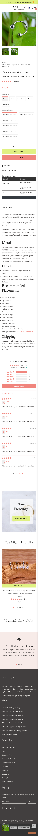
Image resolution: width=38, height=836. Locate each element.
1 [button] (13, 607)
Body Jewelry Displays (9, 734)
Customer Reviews (8, 763)
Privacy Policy (6, 778)
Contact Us (6, 774)
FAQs (3, 751)
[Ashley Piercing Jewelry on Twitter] (6, 807)
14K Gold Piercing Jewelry (11, 708)
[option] (19, 578)
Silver (5, 99)
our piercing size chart (25, 332)
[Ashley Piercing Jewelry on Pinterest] (10, 807)
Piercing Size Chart (8, 747)
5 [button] (22, 607)
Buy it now (19, 157)
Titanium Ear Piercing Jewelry (12, 715)
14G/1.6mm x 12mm (10, 137)
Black (30, 99)
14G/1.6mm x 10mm (10, 131)
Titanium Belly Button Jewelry (12, 723)
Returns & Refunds (9, 759)
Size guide (7, 165)
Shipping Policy (7, 755)
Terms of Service (7, 782)
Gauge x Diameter (7, 110)
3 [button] (19, 473)
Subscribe (32, 801)
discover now (21, 518)
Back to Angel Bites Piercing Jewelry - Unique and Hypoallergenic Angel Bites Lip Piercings (19, 620)
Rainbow (6, 104)
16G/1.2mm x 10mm (10, 120)
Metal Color (5, 94)
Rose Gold (21, 99)
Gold (12, 99)
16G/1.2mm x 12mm (10, 126)
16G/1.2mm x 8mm (26, 115)
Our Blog (5, 766)
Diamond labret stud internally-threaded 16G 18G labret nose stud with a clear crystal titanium (19, 593)
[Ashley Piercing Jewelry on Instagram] (14, 807)
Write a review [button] (19, 386)
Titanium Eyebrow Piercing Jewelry (14, 730)
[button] (31, 8)
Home (4, 62)
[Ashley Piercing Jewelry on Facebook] (3, 807)
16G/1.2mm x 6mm (9, 115)
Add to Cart (32, 833)
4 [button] (20, 607)
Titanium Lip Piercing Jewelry (12, 719)
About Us (5, 770)
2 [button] (16, 473)
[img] (6, 399)
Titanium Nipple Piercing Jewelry (13, 727)
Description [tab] (7, 207)
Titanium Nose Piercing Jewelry (13, 711)
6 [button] (24, 607)
